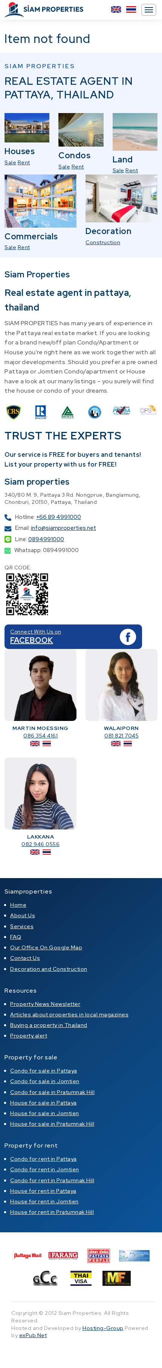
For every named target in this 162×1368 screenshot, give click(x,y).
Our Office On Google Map (46, 947)
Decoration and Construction (48, 969)
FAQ (15, 936)
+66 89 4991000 (58, 517)
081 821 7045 (121, 735)
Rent (24, 162)
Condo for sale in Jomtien (44, 1081)
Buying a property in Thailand (48, 1025)
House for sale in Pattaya (43, 1102)
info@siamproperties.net (63, 528)
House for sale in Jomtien (44, 1113)
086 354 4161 (40, 735)
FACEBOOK (31, 640)
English (116, 9)
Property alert (28, 1035)
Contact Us (25, 958)
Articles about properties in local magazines (69, 1014)
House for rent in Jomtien (44, 1201)
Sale (10, 162)
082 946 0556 (40, 844)
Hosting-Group (103, 1328)
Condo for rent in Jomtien (44, 1169)
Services (22, 926)
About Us (22, 915)
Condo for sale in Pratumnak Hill (52, 1092)
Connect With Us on (35, 631)
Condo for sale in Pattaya (43, 1070)
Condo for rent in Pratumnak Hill (52, 1180)
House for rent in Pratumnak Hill (52, 1212)
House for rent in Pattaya (43, 1190)
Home (18, 904)
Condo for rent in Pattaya (43, 1158)
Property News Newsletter (45, 1004)
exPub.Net (33, 1335)
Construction (103, 242)
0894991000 (46, 539)
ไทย (131, 9)
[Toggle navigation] (148, 10)
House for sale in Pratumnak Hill (52, 1123)
